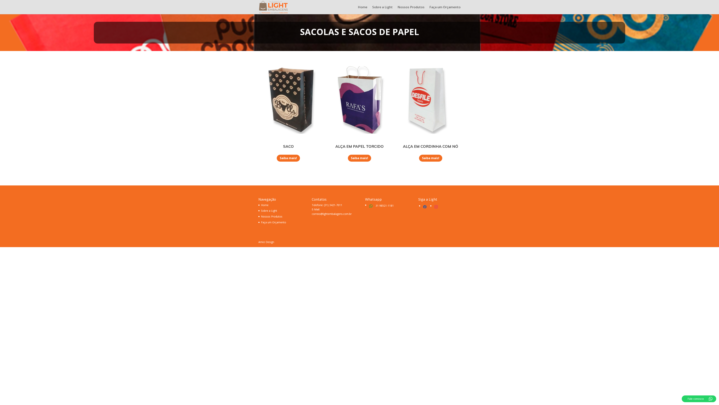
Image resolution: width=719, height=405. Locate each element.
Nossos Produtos (411, 7)
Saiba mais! (288, 158)
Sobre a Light (382, 7)
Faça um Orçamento (445, 7)
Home (362, 7)
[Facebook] (425, 206)
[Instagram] (436, 206)
